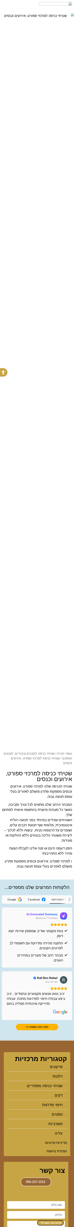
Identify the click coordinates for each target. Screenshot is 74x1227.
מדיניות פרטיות (56, 1143)
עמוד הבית (64, 753)
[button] (4, 6)
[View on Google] (63, 980)
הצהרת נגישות (56, 1151)
